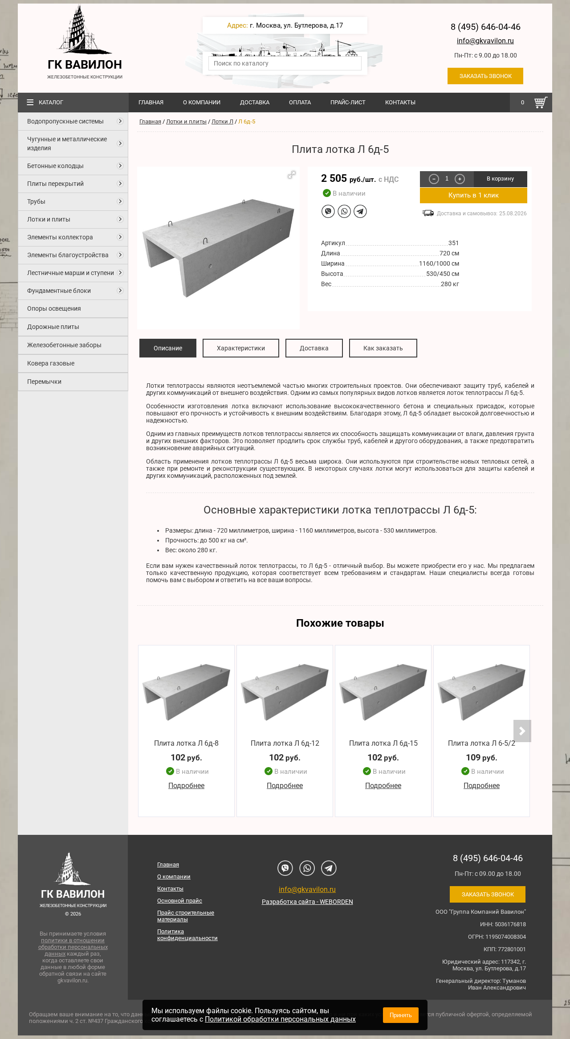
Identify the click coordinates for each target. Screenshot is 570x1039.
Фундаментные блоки (59, 290)
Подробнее (186, 786)
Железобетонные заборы (64, 345)
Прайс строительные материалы (185, 916)
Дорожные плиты (53, 326)
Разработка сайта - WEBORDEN (307, 901)
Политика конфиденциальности (187, 934)
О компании (201, 102)
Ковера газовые (50, 363)
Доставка (254, 102)
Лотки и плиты (48, 219)
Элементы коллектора (60, 237)
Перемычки (44, 381)
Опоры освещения (54, 308)
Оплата (300, 102)
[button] (292, 175)
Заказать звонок (486, 76)
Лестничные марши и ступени (70, 272)
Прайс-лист (348, 102)
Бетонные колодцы (55, 165)
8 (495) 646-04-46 (486, 26)
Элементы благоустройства (68, 255)
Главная (150, 102)
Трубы (36, 201)
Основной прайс (179, 900)
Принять (401, 1015)
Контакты (400, 102)
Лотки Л (222, 121)
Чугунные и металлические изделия (67, 144)
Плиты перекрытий (55, 183)
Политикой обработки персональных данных (280, 1019)
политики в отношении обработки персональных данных (73, 947)
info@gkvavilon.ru (485, 41)
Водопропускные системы (65, 121)
